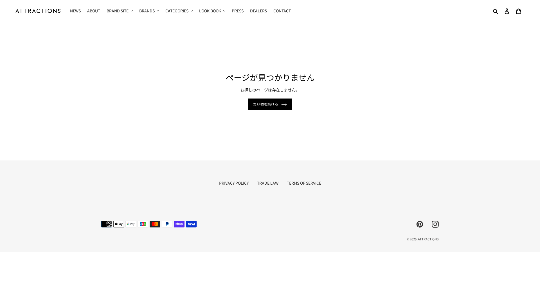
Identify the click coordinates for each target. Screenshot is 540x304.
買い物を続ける (266, 104)
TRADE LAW (267, 183)
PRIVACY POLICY (234, 183)
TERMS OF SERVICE (304, 183)
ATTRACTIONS (428, 239)
